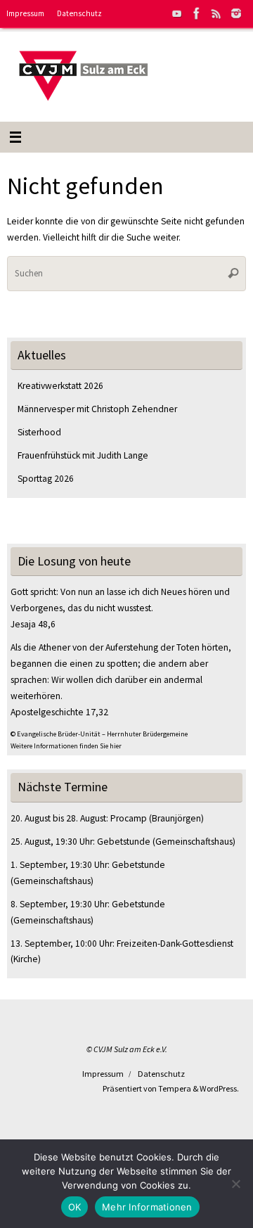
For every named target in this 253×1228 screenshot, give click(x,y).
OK (75, 1207)
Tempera (174, 1088)
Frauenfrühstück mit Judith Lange (83, 455)
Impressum (25, 13)
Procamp (128, 818)
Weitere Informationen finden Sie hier (66, 745)
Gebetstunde (123, 842)
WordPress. (219, 1088)
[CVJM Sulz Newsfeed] (216, 13)
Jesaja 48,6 (33, 624)
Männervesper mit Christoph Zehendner (97, 409)
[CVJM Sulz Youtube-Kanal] (177, 13)
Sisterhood (39, 432)
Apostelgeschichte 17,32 (59, 712)
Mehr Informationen (147, 1207)
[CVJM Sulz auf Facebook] (197, 13)
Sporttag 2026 (46, 479)
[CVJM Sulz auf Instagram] (236, 13)
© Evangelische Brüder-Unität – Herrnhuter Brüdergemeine (99, 733)
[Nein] (235, 1184)
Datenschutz (79, 13)
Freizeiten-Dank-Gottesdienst (175, 943)
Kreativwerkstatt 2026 (60, 386)
